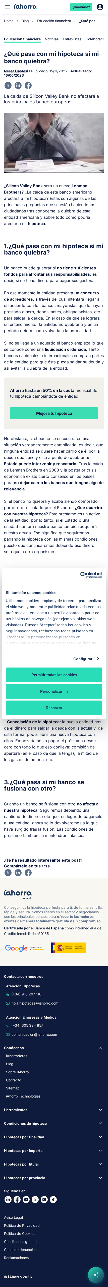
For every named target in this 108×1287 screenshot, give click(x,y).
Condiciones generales (22, 1241)
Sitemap (13, 1088)
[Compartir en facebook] (28, 85)
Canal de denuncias (20, 1249)
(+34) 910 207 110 (26, 994)
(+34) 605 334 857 (27, 1025)
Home (9, 21)
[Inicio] (25, 7)
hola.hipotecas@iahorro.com (35, 1003)
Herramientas (15, 1110)
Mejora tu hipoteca (54, 413)
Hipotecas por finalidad (24, 1137)
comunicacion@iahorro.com (34, 1034)
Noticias (52, 39)
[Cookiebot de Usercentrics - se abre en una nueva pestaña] (80, 575)
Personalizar (51, 691)
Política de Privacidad (22, 1225)
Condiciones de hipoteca (25, 1123)
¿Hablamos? (81, 7)
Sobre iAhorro (17, 1072)
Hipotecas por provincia (24, 1178)
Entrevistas (72, 39)
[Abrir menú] (7, 7)
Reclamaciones (16, 1257)
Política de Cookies (19, 1233)
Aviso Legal (13, 1217)
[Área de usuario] (100, 7)
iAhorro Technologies (23, 1096)
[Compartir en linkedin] (18, 85)
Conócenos (14, 1048)
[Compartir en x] (8, 85)
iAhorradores (16, 1056)
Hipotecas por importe (23, 1150)
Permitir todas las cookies (54, 675)
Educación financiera (54, 21)
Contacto (13, 1080)
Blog (25, 21)
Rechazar (54, 708)
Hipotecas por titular (21, 1164)
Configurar (83, 658)
